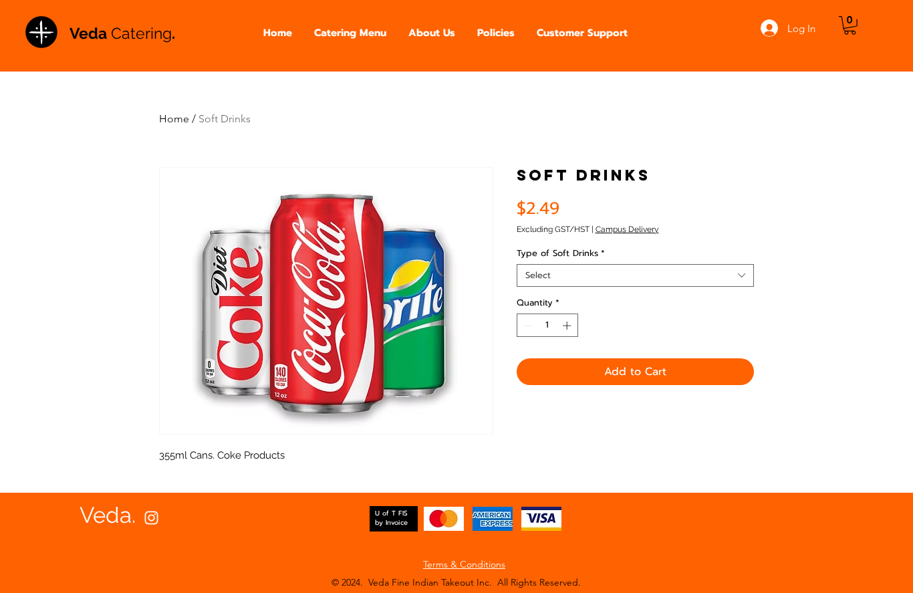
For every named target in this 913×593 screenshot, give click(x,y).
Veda (90, 33)
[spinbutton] (547, 325)
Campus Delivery (627, 229)
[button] (350, 33)
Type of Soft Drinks (561, 253)
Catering (141, 33)
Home (174, 118)
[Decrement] (527, 325)
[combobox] (635, 275)
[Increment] (568, 325)
